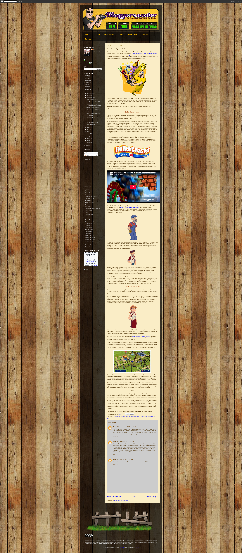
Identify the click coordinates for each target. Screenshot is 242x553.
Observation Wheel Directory (92, 208)
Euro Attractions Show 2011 (93, 101)
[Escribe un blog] (127, 414)
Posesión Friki (88, 225)
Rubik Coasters (89, 229)
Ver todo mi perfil (95, 52)
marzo (88, 138)
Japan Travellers (89, 202)
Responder (116, 436)
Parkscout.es (88, 218)
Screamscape (88, 231)
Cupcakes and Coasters (91, 196)
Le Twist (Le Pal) (90, 124)
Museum (88, 39)
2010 (86, 145)
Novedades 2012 (130, 416)
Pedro (114, 441)
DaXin (114, 459)
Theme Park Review (90, 239)
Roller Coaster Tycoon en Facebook (130, 207)
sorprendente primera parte (138, 53)
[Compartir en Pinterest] (133, 414)
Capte (86, 191)
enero (88, 142)
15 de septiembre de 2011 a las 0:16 (126, 441)
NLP (86, 204)
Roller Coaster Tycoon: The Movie (141, 336)
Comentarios (89, 155)
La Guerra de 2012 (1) (92, 120)
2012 (113, 416)
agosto (88, 127)
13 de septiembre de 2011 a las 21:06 (126, 427)
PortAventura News (90, 223)
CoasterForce (88, 193)
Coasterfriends (89, 195)
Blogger (137, 547)
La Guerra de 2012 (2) (92, 117)
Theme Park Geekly (90, 237)
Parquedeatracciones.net (91, 222)
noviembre (89, 93)
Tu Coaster (88, 247)
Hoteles (145, 34)
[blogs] (86, 269)
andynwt (122, 547)
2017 (86, 76)
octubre (89, 95)
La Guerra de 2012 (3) (92, 115)
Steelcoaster (88, 233)
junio (88, 131)
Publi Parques (88, 227)
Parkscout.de (88, 216)
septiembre (90, 97)
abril (88, 136)
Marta (114, 427)
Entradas (88, 152)
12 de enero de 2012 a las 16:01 (125, 459)
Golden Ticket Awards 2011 (93, 107)
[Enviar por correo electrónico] (126, 414)
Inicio (134, 497)
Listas (121, 34)
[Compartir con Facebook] (131, 414)
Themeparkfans (89, 245)
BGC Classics (109, 34)
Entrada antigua (152, 497)
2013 (86, 84)
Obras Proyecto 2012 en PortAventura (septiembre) (93, 104)
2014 (86, 82)
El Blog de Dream (89, 198)
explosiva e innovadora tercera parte (122, 55)
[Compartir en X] (129, 414)
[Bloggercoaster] (86, 63)
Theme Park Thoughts (90, 243)
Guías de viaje (133, 34)
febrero (89, 140)
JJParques (88, 200)
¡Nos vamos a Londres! (92, 99)
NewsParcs (88, 206)
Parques (97, 34)
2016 (86, 78)
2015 (86, 80)
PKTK (86, 212)
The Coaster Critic (89, 235)
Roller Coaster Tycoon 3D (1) (93, 113)
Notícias (123, 416)
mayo (88, 134)
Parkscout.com (89, 214)
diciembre (89, 91)
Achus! (87, 189)
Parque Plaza (88, 220)
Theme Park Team (89, 241)
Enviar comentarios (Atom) (121, 500)
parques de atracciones (141, 416)
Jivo (94, 49)
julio (88, 129)
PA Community (89, 210)
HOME (87, 34)
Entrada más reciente (114, 497)
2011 (86, 89)
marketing (118, 416)
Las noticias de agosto (92, 122)
